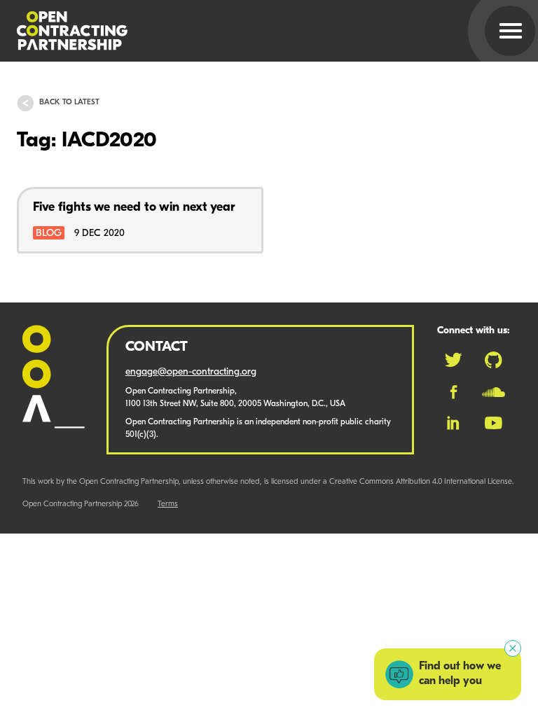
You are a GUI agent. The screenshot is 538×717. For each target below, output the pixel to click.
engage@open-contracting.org (190, 372)
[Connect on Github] (493, 360)
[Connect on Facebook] (453, 392)
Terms (168, 504)
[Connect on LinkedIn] (453, 423)
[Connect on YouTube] (493, 423)
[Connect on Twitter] (453, 360)
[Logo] (252, 30)
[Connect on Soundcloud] (493, 392)
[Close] (512, 648)
